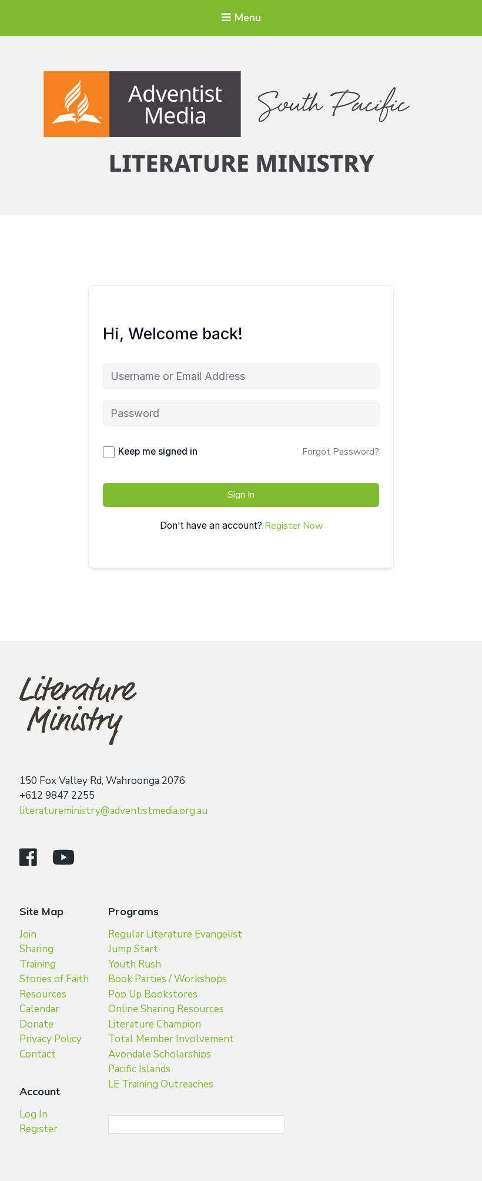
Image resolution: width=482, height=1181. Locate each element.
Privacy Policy (50, 1039)
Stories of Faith (54, 979)
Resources (42, 994)
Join (27, 934)
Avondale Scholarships (159, 1054)
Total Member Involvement (171, 1039)
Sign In (241, 494)
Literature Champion (154, 1024)
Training (37, 964)
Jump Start (133, 949)
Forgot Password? (340, 451)
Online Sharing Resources (166, 1009)
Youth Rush (134, 964)
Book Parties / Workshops (167, 979)
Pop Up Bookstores (153, 994)
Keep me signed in (158, 451)
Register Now (294, 525)
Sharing (36, 949)
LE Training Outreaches (160, 1084)
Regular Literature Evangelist (175, 934)
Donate (36, 1024)
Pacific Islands (139, 1069)
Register (38, 1129)
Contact (37, 1054)
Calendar (39, 1009)
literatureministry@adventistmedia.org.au (113, 811)
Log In (33, 1114)
